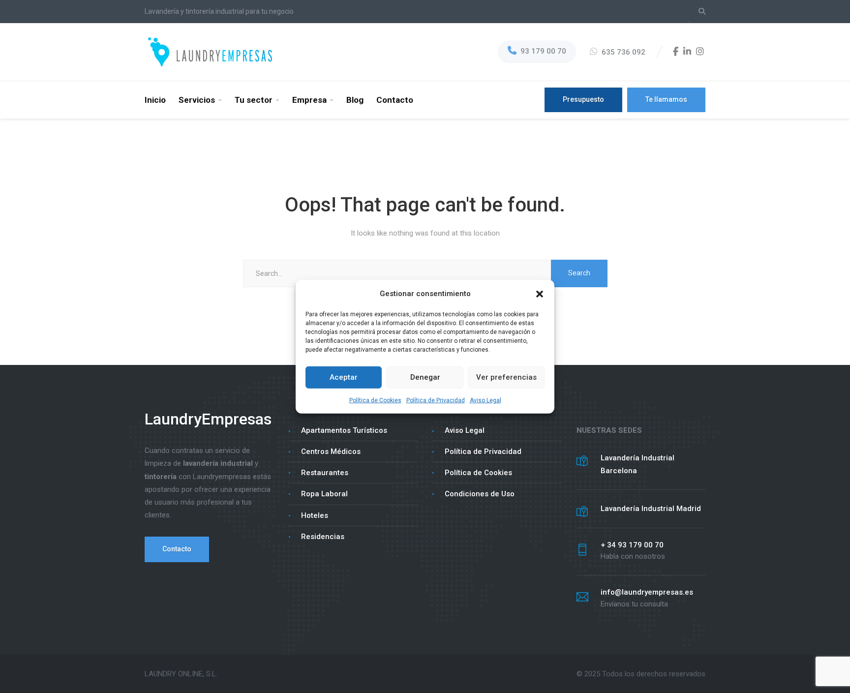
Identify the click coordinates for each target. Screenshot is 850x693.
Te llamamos (666, 99)
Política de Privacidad (435, 400)
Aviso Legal (485, 400)
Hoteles (314, 515)
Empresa (309, 100)
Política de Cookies (375, 400)
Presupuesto (583, 99)
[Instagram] (700, 52)
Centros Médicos (331, 451)
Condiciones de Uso (480, 493)
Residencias (322, 536)
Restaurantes (324, 472)
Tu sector (254, 100)
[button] (540, 293)
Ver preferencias (506, 377)
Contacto (394, 100)
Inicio (155, 100)
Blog (355, 100)
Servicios (197, 100)
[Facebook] (675, 52)
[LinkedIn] (687, 52)
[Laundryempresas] (211, 51)
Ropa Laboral (324, 493)
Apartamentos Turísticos (344, 430)
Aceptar (344, 377)
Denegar (425, 377)
